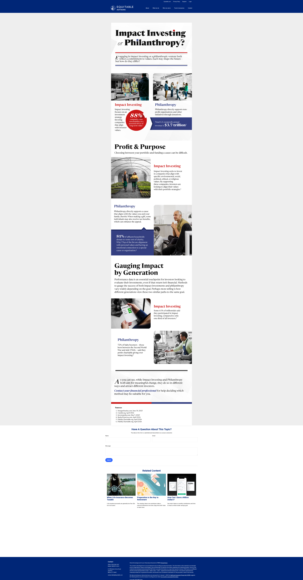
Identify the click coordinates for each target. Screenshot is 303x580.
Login (190, 1)
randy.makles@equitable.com (115, 575)
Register (184, 1)
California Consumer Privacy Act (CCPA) (180, 575)
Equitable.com (167, 1)
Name (107, 436)
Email (153, 436)
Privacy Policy (176, 1)
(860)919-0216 (115, 566)
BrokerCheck (164, 563)
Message (108, 446)
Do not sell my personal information (169, 576)
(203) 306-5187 (115, 564)
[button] (147, 8)
